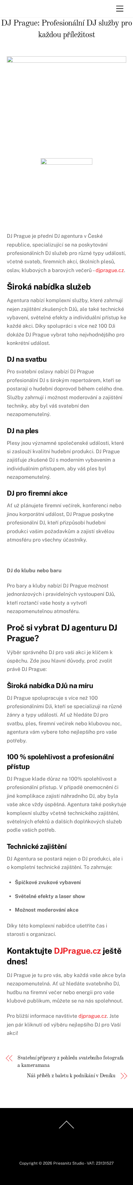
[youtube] (89, 1132)
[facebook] (42, 1132)
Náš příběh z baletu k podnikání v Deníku (71, 1076)
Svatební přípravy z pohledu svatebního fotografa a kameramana (70, 1062)
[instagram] (58, 1132)
